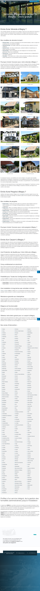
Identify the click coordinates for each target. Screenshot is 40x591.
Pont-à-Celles (30, 366)
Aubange (4, 353)
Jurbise (16, 417)
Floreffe (16, 340)
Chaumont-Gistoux (5, 424)
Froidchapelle (17, 353)
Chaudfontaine (5, 423)
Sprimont (29, 424)
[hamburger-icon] (27, 1)
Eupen (3, 485)
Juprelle (16, 415)
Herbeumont (17, 389)
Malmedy (16, 456)
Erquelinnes (4, 475)
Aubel (3, 355)
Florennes (17, 342)
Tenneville (29, 432)
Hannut (16, 379)
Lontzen (16, 453)
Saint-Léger (30, 400)
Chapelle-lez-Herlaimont (6, 415)
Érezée (3, 473)
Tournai (29, 443)
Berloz (3, 374)
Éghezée (4, 466)
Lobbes (16, 451)
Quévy (29, 372)
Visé (28, 466)
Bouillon (3, 389)
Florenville (17, 344)
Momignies (17, 477)
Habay (16, 372)
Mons (16, 479)
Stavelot (29, 426)
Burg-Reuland (4, 408)
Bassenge (4, 362)
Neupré (29, 334)
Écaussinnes (4, 464)
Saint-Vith (29, 404)
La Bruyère (17, 419)
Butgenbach (4, 409)
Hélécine (16, 385)
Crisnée (3, 447)
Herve (16, 394)
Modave (16, 475)
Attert (3, 351)
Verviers (29, 455)
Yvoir (29, 488)
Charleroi (4, 417)
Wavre (29, 483)
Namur (16, 492)
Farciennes (4, 488)
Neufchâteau (30, 332)
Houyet (16, 402)
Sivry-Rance (30, 413)
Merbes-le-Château (18, 470)
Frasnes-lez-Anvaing (19, 351)
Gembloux (17, 359)
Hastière (16, 381)
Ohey (29, 338)
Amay (3, 330)
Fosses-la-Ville (17, 347)
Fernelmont (4, 492)
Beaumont (4, 366)
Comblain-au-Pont (5, 438)
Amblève (4, 332)
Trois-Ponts (30, 445)
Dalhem (3, 449)
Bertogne (4, 377)
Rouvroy (29, 389)
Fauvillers (4, 490)
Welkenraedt (30, 485)
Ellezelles (4, 468)
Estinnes (3, 481)
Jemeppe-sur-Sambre (19, 411)
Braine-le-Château (5, 394)
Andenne (4, 334)
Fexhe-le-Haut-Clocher (19, 330)
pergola (22, 194)
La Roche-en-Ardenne (19, 424)
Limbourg (17, 447)
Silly (28, 411)
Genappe (16, 361)
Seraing (29, 409)
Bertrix (3, 379)
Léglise (16, 428)
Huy (16, 404)
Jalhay (16, 409)
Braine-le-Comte (5, 396)
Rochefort (29, 387)
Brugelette (4, 400)
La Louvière (17, 455)
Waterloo (29, 481)
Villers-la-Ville (30, 460)
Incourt (16, 406)
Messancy (17, 471)
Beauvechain (4, 370)
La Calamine (17, 421)
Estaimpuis (4, 479)
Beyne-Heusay (5, 381)
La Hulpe (16, 423)
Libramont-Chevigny (19, 441)
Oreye (29, 344)
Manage (16, 458)
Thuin (29, 438)
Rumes (29, 391)
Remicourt (29, 381)
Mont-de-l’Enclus (18, 481)
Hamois (16, 377)
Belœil (3, 372)
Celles (3, 411)
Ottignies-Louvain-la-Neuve (33, 347)
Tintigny (29, 441)
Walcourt (29, 471)
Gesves (16, 364)
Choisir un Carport (4, 290)
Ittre (15, 408)
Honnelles (17, 396)
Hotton (16, 398)
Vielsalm (29, 456)
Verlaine (29, 453)
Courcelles (4, 441)
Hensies (16, 387)
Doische (3, 456)
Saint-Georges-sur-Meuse (32, 394)
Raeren (29, 376)
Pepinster (29, 357)
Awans (3, 357)
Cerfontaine (4, 413)
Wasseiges (30, 479)
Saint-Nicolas (30, 402)
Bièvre (3, 383)
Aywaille (3, 359)
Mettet (16, 473)
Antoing (3, 344)
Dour (3, 460)
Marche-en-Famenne (19, 462)
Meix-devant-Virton (18, 468)
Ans (3, 340)
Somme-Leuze (30, 419)
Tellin (29, 430)
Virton (29, 464)
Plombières (30, 364)
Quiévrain (29, 374)
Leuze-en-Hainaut (18, 438)
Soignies (29, 415)
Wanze (29, 475)
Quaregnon (30, 370)
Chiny (3, 430)
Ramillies (29, 377)
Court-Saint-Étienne (6, 443)
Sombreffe (30, 417)
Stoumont (29, 428)
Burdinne (4, 406)
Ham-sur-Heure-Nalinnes (19, 374)
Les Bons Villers (18, 434)
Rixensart (29, 385)
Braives (3, 398)
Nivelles (29, 336)
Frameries (17, 349)
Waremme (29, 477)
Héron (16, 391)
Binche (3, 385)
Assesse (3, 347)
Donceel (3, 458)
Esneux (3, 477)
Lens (16, 430)
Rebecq (29, 379)
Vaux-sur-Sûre (30, 451)
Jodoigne (17, 413)
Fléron (16, 334)
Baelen (3, 361)
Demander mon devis (33, 1)
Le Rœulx (17, 432)
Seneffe (29, 408)
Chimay (3, 428)
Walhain (29, 473)
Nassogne (29, 330)
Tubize (29, 449)
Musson (16, 490)
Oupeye (29, 351)
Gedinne (16, 355)
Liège (16, 443)
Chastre (3, 419)
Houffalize (17, 400)
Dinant (3, 453)
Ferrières (16, 329)
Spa (28, 423)
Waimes (29, 470)
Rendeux (29, 383)
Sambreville (30, 406)
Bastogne (4, 364)
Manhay (16, 460)
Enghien (3, 470)
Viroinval (29, 462)
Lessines (16, 436)
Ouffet (29, 349)
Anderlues (4, 336)
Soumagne (30, 421)
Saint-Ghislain (30, 396)
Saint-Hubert (30, 398)
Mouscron (17, 488)
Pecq (29, 355)
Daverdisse (4, 451)
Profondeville (30, 368)
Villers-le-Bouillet (31, 458)
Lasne (16, 426)
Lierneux (16, 445)
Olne (28, 340)
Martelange (17, 466)
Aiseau (3, 329)
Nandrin (29, 329)
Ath (3, 349)
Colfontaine (4, 436)
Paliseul (29, 353)
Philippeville (30, 362)
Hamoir (16, 376)
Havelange (17, 383)
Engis (3, 471)
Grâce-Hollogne (18, 368)
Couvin (3, 445)
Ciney (3, 432)
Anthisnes (4, 342)
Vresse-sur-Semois (31, 468)
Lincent (16, 449)
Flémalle (16, 332)
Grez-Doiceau (17, 370)
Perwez (29, 361)
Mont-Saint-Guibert (18, 485)
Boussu (3, 391)
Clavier (3, 434)
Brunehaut (4, 402)
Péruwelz (29, 359)
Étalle (3, 483)
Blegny (3, 387)
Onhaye (29, 342)
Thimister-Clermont (31, 436)
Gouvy (16, 366)
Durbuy (3, 462)
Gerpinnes (17, 362)
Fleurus (16, 336)
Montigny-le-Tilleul (18, 483)
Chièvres (4, 426)
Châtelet (3, 421)
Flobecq (16, 338)
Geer (16, 357)
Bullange (4, 404)
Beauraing (4, 368)
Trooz (29, 447)
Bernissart (4, 376)
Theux (29, 434)
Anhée (3, 338)
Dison (3, 455)
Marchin (16, 464)
